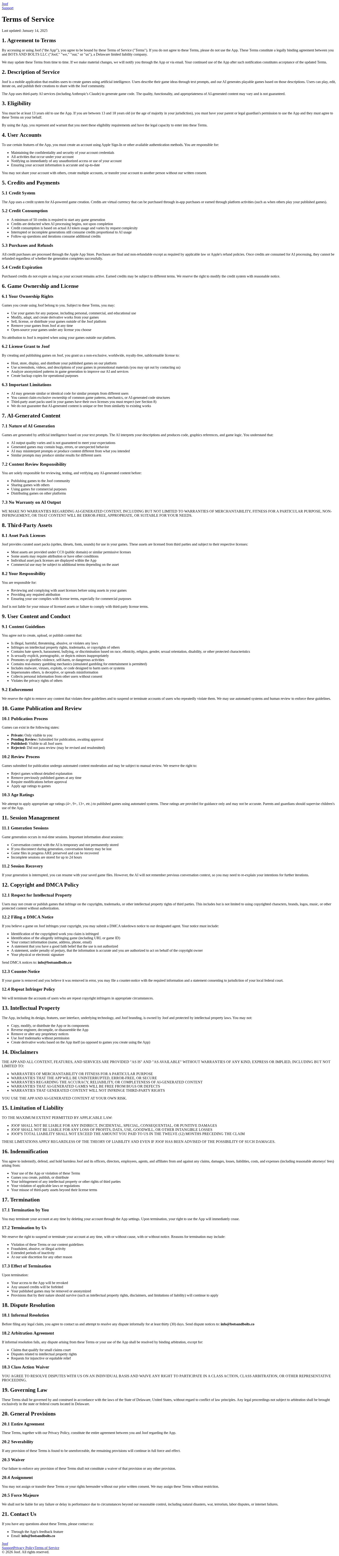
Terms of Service (47, 1548)
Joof (5, 1544)
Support (7, 8)
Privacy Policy (24, 1548)
